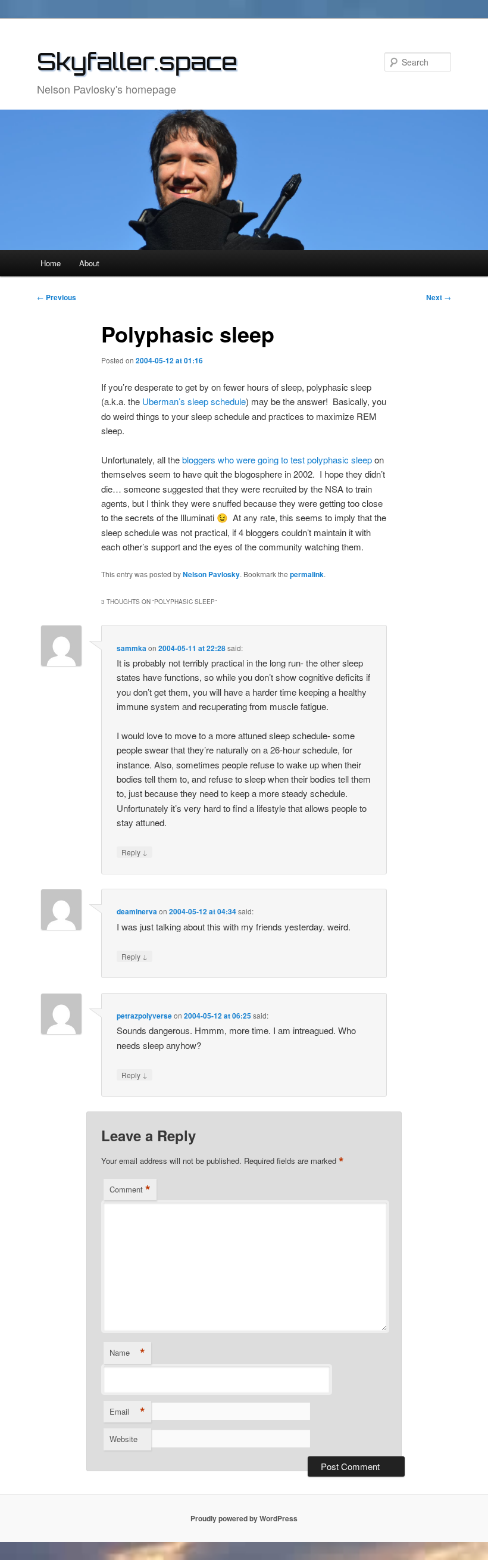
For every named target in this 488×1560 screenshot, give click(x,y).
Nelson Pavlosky (211, 574)
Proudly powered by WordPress (244, 1518)
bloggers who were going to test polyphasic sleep (277, 459)
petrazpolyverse (144, 1015)
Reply (134, 851)
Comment (130, 1189)
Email (127, 1411)
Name (127, 1352)
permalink (307, 574)
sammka (131, 648)
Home (50, 263)
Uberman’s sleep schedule (194, 401)
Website (123, 1438)
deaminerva (137, 911)
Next (438, 297)
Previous (56, 297)
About (89, 263)
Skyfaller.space (137, 61)
